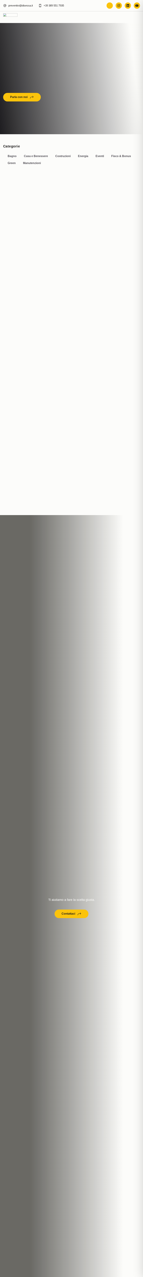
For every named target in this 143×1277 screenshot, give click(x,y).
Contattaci (68, 913)
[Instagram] (119, 5)
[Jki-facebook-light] (110, 5)
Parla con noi (19, 97)
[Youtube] (137, 5)
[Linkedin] (128, 5)
